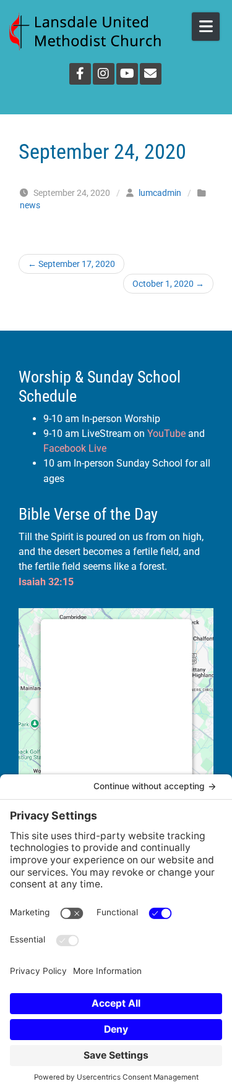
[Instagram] (103, 74)
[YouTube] (127, 74)
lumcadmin (160, 193)
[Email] (150, 74)
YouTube (166, 433)
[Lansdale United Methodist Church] (85, 31)
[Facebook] (80, 74)
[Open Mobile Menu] (206, 26)
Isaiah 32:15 (46, 582)
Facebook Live (74, 448)
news (30, 205)
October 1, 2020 (168, 284)
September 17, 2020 (71, 264)
